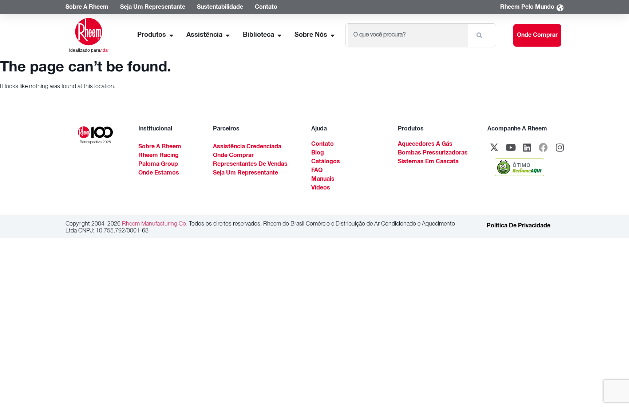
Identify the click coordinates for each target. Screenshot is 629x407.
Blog (317, 153)
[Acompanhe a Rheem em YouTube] (510, 147)
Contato (322, 145)
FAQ (317, 171)
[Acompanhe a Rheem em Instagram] (560, 147)
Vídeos (320, 188)
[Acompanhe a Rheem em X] (494, 147)
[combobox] (407, 35)
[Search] (481, 35)
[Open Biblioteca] (279, 35)
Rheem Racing (158, 156)
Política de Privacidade (518, 226)
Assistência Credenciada (247, 147)
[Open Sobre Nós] (332, 35)
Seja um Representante (245, 173)
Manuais (323, 180)
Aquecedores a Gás (425, 145)
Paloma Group (158, 165)
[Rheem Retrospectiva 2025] (95, 135)
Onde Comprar (233, 156)
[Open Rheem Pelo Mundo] (559, 7)
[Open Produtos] (171, 35)
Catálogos (325, 162)
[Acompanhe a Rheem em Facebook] (543, 147)
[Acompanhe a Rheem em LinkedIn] (527, 147)
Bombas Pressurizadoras (433, 153)
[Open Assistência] (227, 35)
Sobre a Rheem (159, 147)
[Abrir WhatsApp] (611, 388)
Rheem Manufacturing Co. (153, 224)
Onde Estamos (158, 173)
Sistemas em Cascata (428, 162)
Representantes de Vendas (250, 165)
